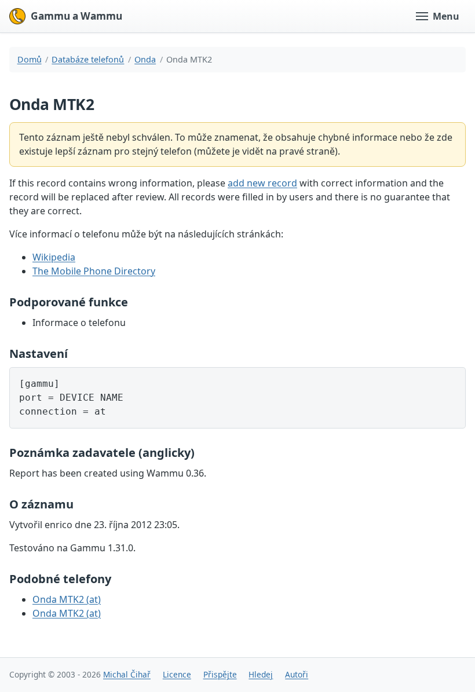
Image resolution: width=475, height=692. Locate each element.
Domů (29, 59)
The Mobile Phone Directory (93, 271)
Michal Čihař (127, 674)
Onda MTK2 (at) (66, 599)
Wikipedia (53, 257)
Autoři (296, 674)
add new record (262, 183)
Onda (145, 59)
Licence (177, 674)
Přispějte (220, 674)
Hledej (261, 674)
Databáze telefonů (88, 59)
